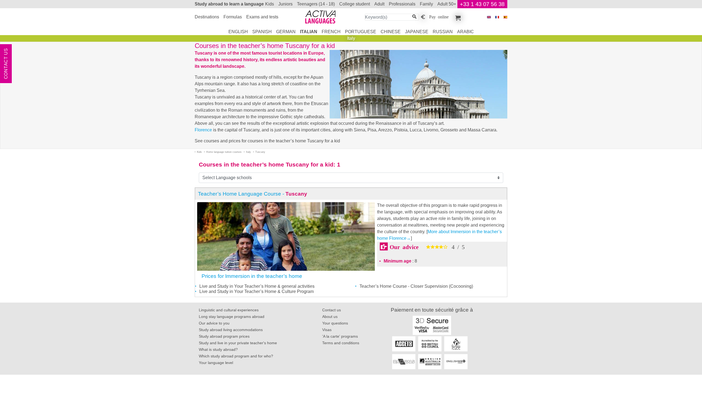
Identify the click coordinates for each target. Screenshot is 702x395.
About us (330, 316)
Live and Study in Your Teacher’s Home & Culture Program (256, 291)
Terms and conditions (340, 343)
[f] (497, 17)
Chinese (391, 31)
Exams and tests (262, 17)
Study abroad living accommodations (231, 330)
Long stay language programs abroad (231, 316)
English (238, 31)
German (286, 31)
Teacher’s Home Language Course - (252, 194)
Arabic (465, 31)
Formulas (232, 17)
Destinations (207, 17)
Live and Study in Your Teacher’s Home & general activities (257, 286)
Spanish (262, 31)
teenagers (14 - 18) (316, 4)
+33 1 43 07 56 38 (482, 4)
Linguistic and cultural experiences (229, 310)
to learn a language (229, 4)
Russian (443, 31)
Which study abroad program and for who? (236, 356)
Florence (203, 130)
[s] (505, 17)
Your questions (335, 323)
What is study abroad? (218, 349)
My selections (457, 17)
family (426, 4)
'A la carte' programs (340, 336)
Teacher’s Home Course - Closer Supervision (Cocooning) (416, 286)
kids (269, 4)
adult (379, 4)
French (331, 31)
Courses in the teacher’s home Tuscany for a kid (266, 164)
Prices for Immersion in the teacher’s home (252, 276)
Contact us (6, 63)
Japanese (416, 31)
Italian (308, 31)
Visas (327, 330)
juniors (285, 4)
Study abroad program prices (224, 336)
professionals (402, 4)
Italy (351, 38)
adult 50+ (446, 4)
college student (354, 4)
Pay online (439, 16)
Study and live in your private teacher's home (238, 343)
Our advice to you (214, 323)
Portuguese (360, 31)
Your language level (216, 362)
